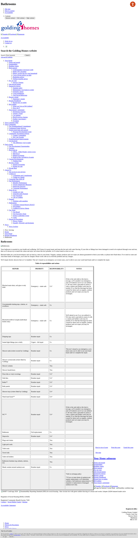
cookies (11, 533)
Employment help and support (18, 130)
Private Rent (13, 168)
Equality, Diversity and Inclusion (23, 223)
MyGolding (12, 104)
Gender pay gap (18, 192)
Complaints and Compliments (22, 175)
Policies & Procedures (16, 219)
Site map (7, 9)
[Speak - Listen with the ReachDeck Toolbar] (132, 4)
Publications (13, 203)
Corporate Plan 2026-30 (16, 179)
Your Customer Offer (11, 122)
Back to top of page (101, 447)
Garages (11, 148)
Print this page (115, 447)
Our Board (16, 212)
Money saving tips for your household (25, 73)
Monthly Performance (20, 183)
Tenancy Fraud (18, 113)
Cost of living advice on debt (22, 75)
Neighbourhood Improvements (18, 139)
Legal (15, 217)
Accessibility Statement (8, 505)
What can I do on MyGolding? (23, 106)
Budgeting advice (18, 77)
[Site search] (15, 55)
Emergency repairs (19, 99)
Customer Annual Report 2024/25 (24, 205)
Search (3, 55)
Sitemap (24, 502)
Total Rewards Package (20, 194)
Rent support (13, 68)
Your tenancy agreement (16, 110)
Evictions (16, 121)
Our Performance (14, 181)
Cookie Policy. (17, 535)
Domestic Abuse (18, 91)
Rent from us (13, 150)
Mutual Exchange (18, 155)
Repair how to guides (20, 102)
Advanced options (6, 57)
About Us (8, 170)
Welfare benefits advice (20, 79)
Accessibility (9, 12)
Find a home (9, 144)
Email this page (128, 447)
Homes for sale (18, 166)
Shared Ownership (19, 164)
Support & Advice (15, 86)
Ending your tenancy (19, 119)
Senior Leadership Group (21, 215)
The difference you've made (22, 143)
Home (7, 232)
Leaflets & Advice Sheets (21, 208)
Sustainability (13, 64)
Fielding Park (17, 161)
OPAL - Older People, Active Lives (24, 152)
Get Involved (13, 141)
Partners (11, 199)
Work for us (12, 190)
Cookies (3, 502)
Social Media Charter (14, 502)
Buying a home (14, 163)
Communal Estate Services (17, 128)
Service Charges (18, 82)
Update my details (18, 177)
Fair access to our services (17, 172)
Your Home (8, 60)
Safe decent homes (15, 84)
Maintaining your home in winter (23, 90)
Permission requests (19, 112)
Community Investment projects (19, 133)
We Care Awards (18, 137)
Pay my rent (13, 81)
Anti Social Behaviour (20, 95)
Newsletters (16, 206)
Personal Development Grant (22, 132)
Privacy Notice (17, 221)
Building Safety (14, 66)
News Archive (13, 226)
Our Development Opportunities (19, 146)
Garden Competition (19, 135)
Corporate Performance (20, 188)
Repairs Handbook (15, 101)
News (7, 225)
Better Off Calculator (19, 71)
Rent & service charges (20, 117)
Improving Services (19, 186)
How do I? (16, 108)
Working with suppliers (20, 201)
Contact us (12, 174)
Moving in (16, 153)
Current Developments (16, 159)
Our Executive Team (19, 214)
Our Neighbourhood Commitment (20, 126)
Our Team (12, 210)
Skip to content (9, 11)
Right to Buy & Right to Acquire (23, 157)
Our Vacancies (17, 195)
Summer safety (17, 88)
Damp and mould (14, 62)
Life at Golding (18, 197)
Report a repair (13, 97)
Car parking (17, 115)
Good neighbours (18, 93)
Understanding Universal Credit (23, 70)
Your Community (10, 124)
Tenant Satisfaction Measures (22, 184)
